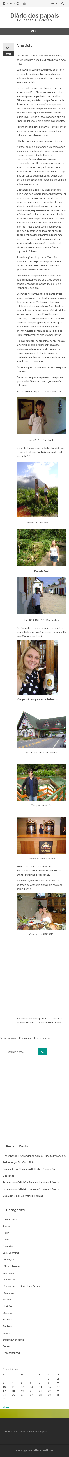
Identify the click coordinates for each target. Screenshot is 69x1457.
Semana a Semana (13, 1339)
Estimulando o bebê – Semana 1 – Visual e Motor (31, 1182)
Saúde (6, 1332)
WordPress (47, 1450)
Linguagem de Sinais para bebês (21, 1286)
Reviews (8, 1326)
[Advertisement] (34, 980)
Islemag (20, 1450)
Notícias (7, 1306)
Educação (8, 1259)
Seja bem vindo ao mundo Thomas (23, 1195)
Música (7, 1299)
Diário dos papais (34, 15)
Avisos (6, 1226)
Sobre (6, 1346)
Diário (6, 1232)
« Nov (6, 1407)
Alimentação (10, 1219)
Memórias (25, 1037)
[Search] (42, 1051)
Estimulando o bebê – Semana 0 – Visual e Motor (31, 1189)
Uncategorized (11, 1352)
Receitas (8, 1319)
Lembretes (9, 1279)
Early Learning (11, 1252)
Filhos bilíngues (11, 1266)
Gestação (8, 1272)
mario (46, 1037)
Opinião (7, 1312)
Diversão (8, 1246)
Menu (53, 3)
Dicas (6, 1239)
